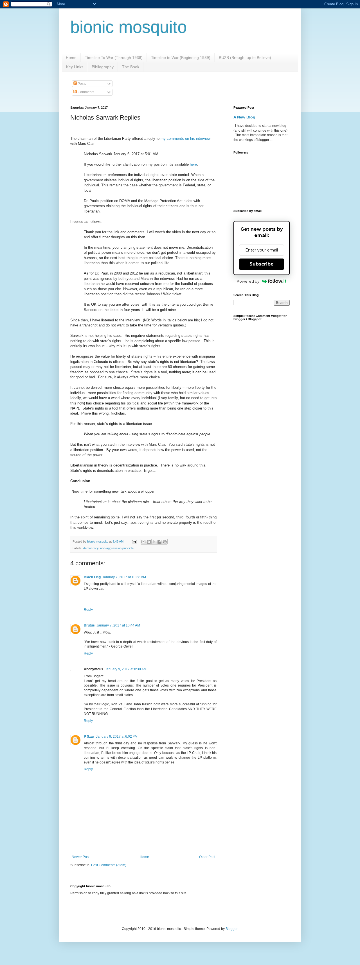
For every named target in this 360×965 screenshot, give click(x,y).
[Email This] (143, 542)
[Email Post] (134, 541)
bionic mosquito (128, 27)
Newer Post (80, 857)
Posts (81, 84)
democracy (90, 548)
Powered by (248, 281)
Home (71, 57)
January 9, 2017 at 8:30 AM (126, 669)
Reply (88, 610)
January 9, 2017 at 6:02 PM (117, 736)
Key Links (74, 67)
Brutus (89, 625)
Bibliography (103, 67)
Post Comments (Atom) (108, 865)
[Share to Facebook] (159, 542)
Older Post (207, 857)
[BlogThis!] (149, 542)
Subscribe (261, 264)
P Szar (89, 736)
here (193, 164)
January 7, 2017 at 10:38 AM (124, 577)
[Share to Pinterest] (165, 542)
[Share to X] (154, 542)
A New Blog (244, 117)
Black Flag (92, 577)
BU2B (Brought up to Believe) (245, 57)
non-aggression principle (117, 548)
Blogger (231, 929)
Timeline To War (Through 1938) (114, 57)
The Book (130, 67)
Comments (85, 92)
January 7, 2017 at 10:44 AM (118, 625)
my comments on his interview (185, 138)
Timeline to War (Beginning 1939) (180, 57)
